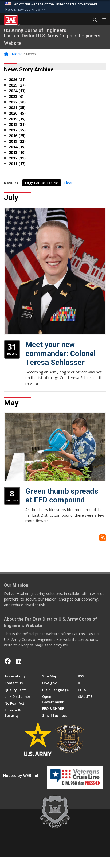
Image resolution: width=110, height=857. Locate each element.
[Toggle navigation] (102, 20)
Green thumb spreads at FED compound (61, 496)
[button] (25, 9)
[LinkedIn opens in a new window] (18, 661)
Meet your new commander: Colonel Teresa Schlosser (60, 353)
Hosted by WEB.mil (20, 775)
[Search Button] (93, 20)
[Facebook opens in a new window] (8, 661)
